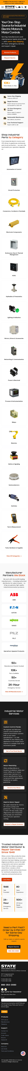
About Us (4, 1046)
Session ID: (4, 1040)
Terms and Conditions (7, 1051)
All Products (4, 1020)
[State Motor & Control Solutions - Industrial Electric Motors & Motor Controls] (8, 967)
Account (3, 1033)
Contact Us (4, 1031)
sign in (21, 1)
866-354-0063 (8, 984)
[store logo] (10, 7)
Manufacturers (5, 1022)
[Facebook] (2, 989)
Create (5, 1)
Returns (3, 1037)
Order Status (5, 1035)
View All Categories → (14, 556)
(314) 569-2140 (6, 979)
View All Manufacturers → (14, 692)
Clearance (4, 1024)
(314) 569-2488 (6, 981)
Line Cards (4, 1049)
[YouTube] (5, 989)
